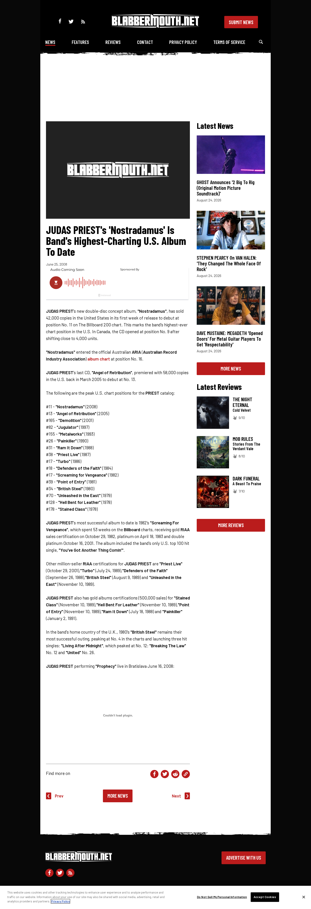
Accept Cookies (265, 897)
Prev (59, 795)
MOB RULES (243, 439)
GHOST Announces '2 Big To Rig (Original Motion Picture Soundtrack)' (226, 188)
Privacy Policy (183, 42)
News (50, 42)
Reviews (113, 42)
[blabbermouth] (155, 26)
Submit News (241, 22)
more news (231, 368)
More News (117, 796)
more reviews (231, 525)
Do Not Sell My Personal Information (222, 897)
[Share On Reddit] (175, 774)
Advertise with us (243, 858)
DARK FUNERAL (246, 478)
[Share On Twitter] (165, 774)
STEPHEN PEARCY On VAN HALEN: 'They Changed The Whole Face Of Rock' (229, 263)
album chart (98, 358)
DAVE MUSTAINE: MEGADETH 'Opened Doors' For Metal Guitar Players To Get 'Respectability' (230, 339)
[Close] (304, 897)
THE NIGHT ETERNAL (242, 402)
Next (176, 795)
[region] (155, 897)
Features (80, 42)
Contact (145, 42)
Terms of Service (229, 42)
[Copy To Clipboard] (186, 774)
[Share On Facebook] (154, 774)
